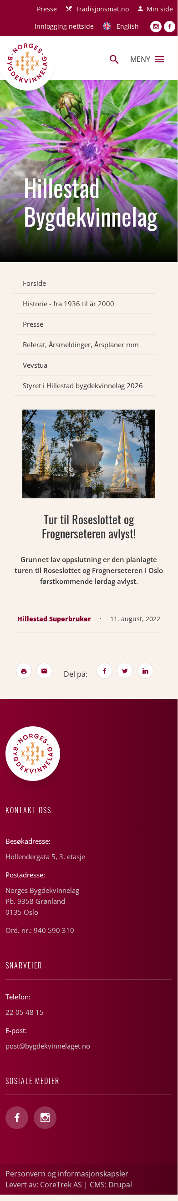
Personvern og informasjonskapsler (66, 1174)
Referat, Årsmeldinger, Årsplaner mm (81, 344)
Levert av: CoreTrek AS (43, 1185)
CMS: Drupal (111, 1185)
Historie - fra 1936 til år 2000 (68, 303)
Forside (34, 283)
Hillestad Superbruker (54, 618)
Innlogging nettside (64, 26)
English (128, 26)
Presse (47, 9)
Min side (160, 9)
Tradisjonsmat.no (102, 9)
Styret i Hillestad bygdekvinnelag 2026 (83, 385)
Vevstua (35, 365)
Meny (140, 59)
